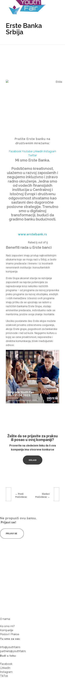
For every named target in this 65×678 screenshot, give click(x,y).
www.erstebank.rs (32, 234)
